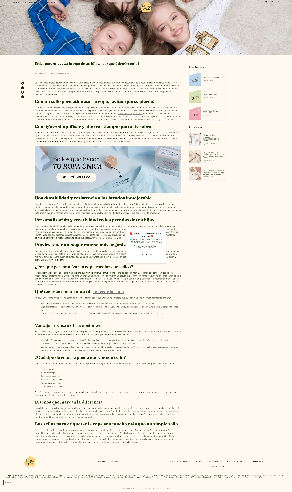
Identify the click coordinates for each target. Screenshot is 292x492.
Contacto (197, 461)
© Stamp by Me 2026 (131, 488)
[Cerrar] (164, 231)
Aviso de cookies (217, 466)
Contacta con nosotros (108, 442)
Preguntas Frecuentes (178, 461)
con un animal (156, 411)
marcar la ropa (108, 291)
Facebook (114, 461)
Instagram (101, 461)
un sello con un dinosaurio (135, 411)
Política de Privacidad (234, 461)
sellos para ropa (62, 279)
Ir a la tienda (146, 255)
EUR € (7, 482)
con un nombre (171, 411)
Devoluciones (213, 461)
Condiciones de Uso (256, 461)
